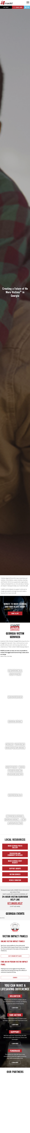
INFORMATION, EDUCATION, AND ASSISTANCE (15, 819)
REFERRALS (15, 795)
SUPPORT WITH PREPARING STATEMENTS (15, 770)
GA (28, 7)
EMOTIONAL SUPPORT (15, 672)
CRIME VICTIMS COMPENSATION (15, 746)
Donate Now (18, 7)
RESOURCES (15, 697)
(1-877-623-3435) (15, 906)
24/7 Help (5, 7)
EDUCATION (15, 721)
